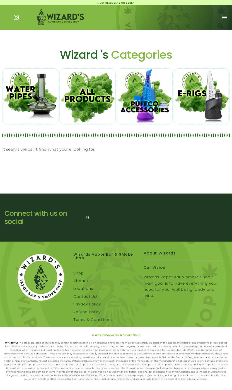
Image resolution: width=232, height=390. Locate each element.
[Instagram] (16, 17)
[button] (224, 17)
